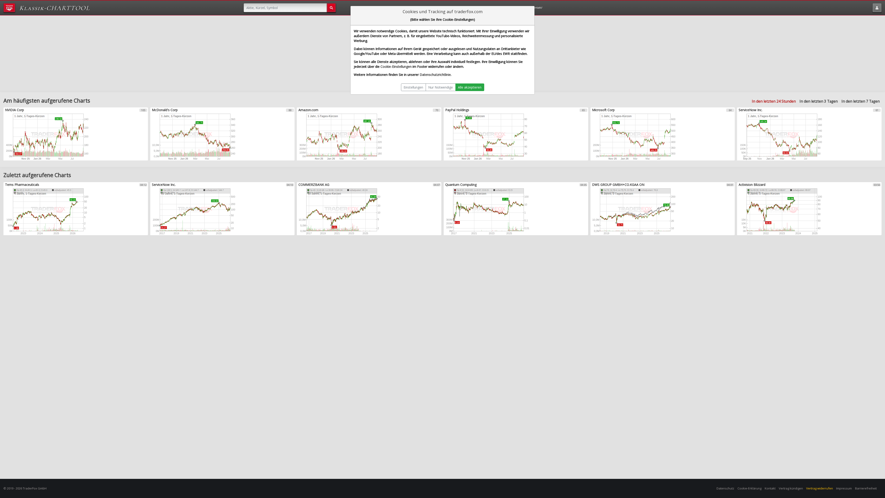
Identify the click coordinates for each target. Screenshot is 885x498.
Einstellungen (413, 87)
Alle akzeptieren (469, 87)
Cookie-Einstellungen (396, 66)
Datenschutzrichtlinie (435, 74)
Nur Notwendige (440, 87)
